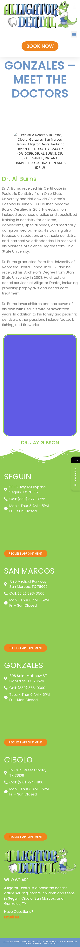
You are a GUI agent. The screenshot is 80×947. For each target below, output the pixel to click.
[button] (74, 34)
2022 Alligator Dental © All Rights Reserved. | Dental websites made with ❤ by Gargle (40, 942)
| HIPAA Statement (33, 943)
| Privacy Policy (50, 943)
